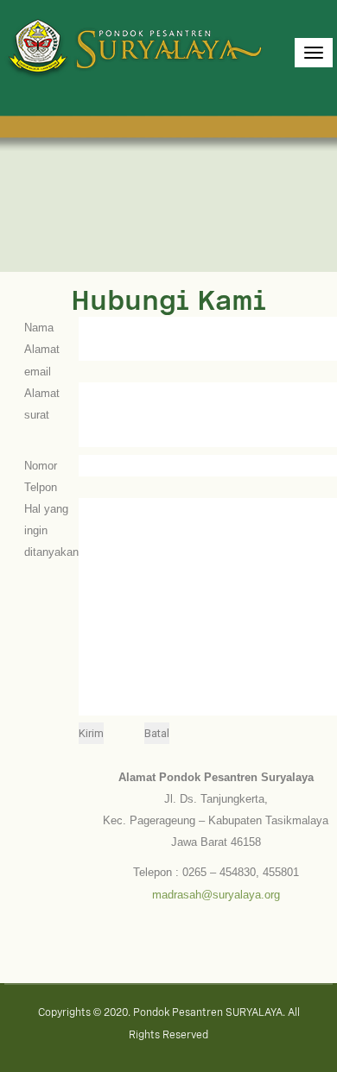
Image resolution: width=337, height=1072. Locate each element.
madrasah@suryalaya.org (216, 894)
